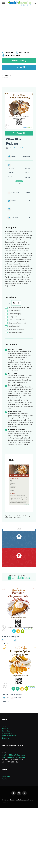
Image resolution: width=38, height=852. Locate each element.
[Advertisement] (19, 29)
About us (5, 729)
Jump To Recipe (17, 61)
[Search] (35, 3)
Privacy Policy (7, 733)
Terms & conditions (9, 736)
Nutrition (5, 779)
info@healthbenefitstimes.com (13, 755)
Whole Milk (15, 310)
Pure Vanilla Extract (17, 320)
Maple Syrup (15, 314)
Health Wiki (6, 777)
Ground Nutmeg (16, 332)
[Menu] (3, 3)
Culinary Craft (18, 148)
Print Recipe (17, 67)
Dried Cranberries (16, 329)
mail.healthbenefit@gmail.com (13, 757)
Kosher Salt (14, 326)
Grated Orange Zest (17, 323)
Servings (8, 303)
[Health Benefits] (19, 3)
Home (4, 726)
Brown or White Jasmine (19, 307)
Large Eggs (13, 317)
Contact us (6, 731)
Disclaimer (5, 738)
